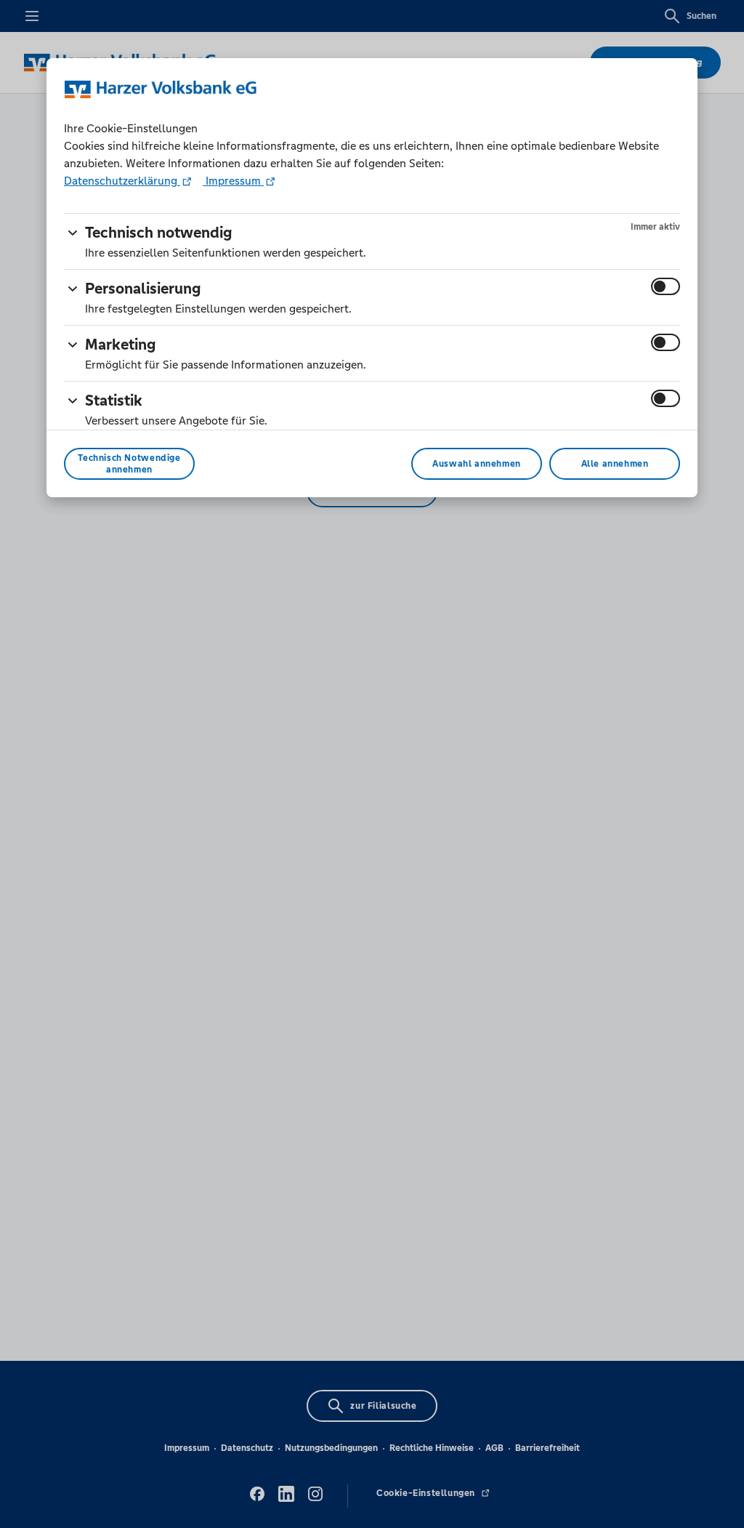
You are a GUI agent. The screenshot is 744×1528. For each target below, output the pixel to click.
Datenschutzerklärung (122, 181)
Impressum (233, 181)
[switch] (665, 286)
